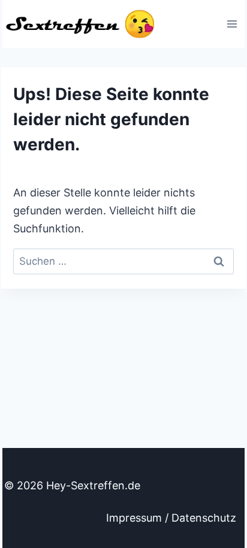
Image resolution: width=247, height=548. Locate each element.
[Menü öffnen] (232, 23)
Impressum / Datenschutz (171, 517)
